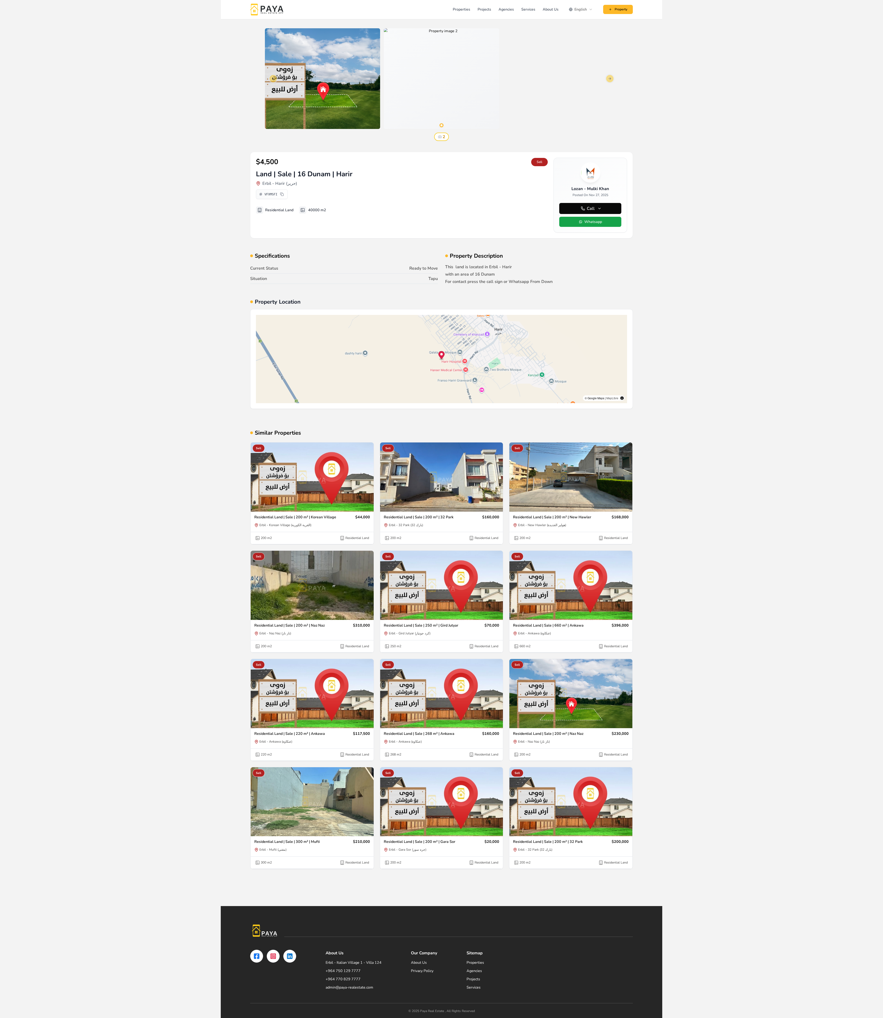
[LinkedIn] (289, 956)
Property (621, 9)
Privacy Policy (422, 970)
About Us (551, 9)
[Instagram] (273, 956)
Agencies (506, 9)
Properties (461, 9)
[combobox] (581, 9)
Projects (484, 9)
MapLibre (612, 398)
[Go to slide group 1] (441, 125)
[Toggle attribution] (622, 398)
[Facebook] (256, 956)
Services (528, 9)
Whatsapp (593, 221)
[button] (442, 356)
